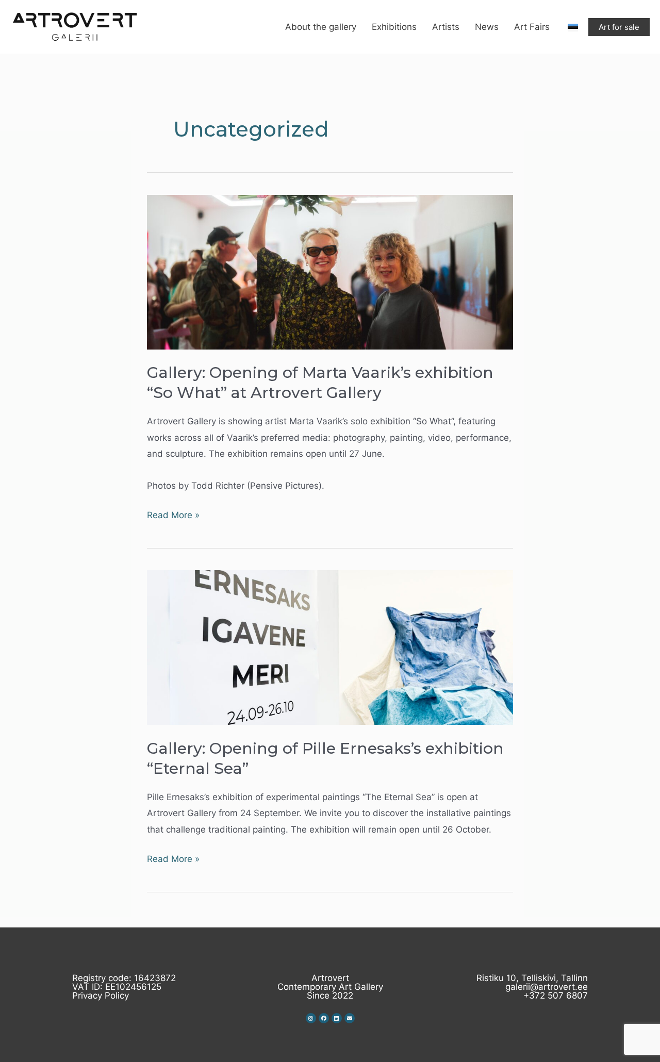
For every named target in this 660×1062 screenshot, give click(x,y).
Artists (445, 27)
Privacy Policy (100, 995)
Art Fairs (532, 27)
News (487, 27)
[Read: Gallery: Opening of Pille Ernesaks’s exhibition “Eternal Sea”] (330, 647)
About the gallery (320, 27)
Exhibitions (394, 27)
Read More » (173, 513)
